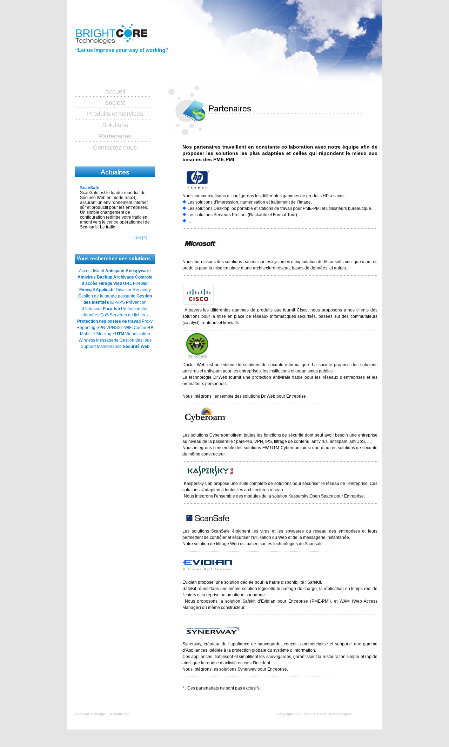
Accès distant (91, 270)
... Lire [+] (138, 237)
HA (150, 327)
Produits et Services (115, 113)
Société (115, 102)
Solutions (115, 125)
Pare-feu (111, 308)
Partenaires (115, 136)
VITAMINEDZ (118, 714)
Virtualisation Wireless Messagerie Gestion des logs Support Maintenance (115, 340)
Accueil (115, 91)
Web (145, 346)
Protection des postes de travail (109, 321)
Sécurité (131, 346)
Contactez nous (115, 147)
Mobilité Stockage (97, 333)
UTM (119, 333)
